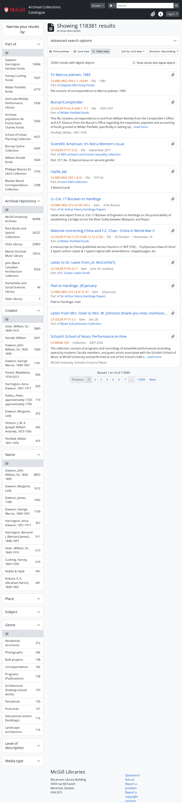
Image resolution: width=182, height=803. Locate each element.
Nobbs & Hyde (22, 572)
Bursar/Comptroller (67, 102)
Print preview (60, 51)
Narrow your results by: (22, 29)
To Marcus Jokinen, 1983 (70, 75)
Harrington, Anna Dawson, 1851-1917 (22, 386)
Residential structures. (22, 643)
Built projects (22, 660)
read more (141, 127)
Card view (83, 51)
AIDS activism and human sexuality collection (90, 154)
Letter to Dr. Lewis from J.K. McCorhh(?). (83, 262)
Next (152, 380)
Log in (171, 14)
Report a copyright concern (131, 796)
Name (10, 454)
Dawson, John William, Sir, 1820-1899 (22, 349)
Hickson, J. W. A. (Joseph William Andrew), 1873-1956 (22, 427)
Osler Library (22, 245)
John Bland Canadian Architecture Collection (22, 269)
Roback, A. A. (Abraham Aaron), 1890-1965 (22, 583)
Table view (102, 51)
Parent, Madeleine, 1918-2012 (22, 375)
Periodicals (22, 702)
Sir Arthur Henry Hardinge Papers (83, 209)
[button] (153, 14)
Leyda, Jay (59, 171)
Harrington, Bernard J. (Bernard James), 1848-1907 (22, 536)
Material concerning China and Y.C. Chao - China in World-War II (103, 231)
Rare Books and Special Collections (22, 232)
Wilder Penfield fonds (22, 89)
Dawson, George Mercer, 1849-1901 (22, 363)
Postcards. (22, 709)
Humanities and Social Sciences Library (22, 287)
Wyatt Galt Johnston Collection (80, 324)
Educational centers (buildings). (22, 718)
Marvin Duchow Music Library (22, 254)
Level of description (14, 745)
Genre (10, 625)
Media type (14, 760)
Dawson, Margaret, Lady (22, 413)
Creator (11, 310)
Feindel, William (22, 339)
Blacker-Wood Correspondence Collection (22, 185)
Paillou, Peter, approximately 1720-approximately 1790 (22, 400)
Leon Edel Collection (73, 182)
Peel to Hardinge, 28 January (74, 286)
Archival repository (20, 201)
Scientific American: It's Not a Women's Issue (87, 144)
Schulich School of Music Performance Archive (89, 336)
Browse (96, 5)
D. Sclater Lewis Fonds (75, 273)
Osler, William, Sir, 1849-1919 (22, 328)
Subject (11, 611)
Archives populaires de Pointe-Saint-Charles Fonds (22, 121)
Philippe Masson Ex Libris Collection (22, 171)
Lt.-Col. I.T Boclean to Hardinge (76, 199)
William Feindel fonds (22, 160)
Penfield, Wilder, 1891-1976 (22, 441)
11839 (141, 380)
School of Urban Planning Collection (22, 137)
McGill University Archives (22, 219)
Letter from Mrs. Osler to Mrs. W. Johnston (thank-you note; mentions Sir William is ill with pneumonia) (109, 313)
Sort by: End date (132, 51)
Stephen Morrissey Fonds (77, 85)
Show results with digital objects (155, 62)
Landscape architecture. (22, 730)
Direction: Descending (162, 51)
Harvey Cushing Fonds (22, 78)
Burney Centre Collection (22, 148)
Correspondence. (22, 668)
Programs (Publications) (22, 676)
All (6, 53)
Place (9, 598)
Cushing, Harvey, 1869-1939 (22, 562)
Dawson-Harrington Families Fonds (22, 64)
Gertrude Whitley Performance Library (22, 103)
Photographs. (22, 653)
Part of (10, 44)
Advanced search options (71, 40)
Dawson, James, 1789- (22, 500)
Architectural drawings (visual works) (22, 690)
